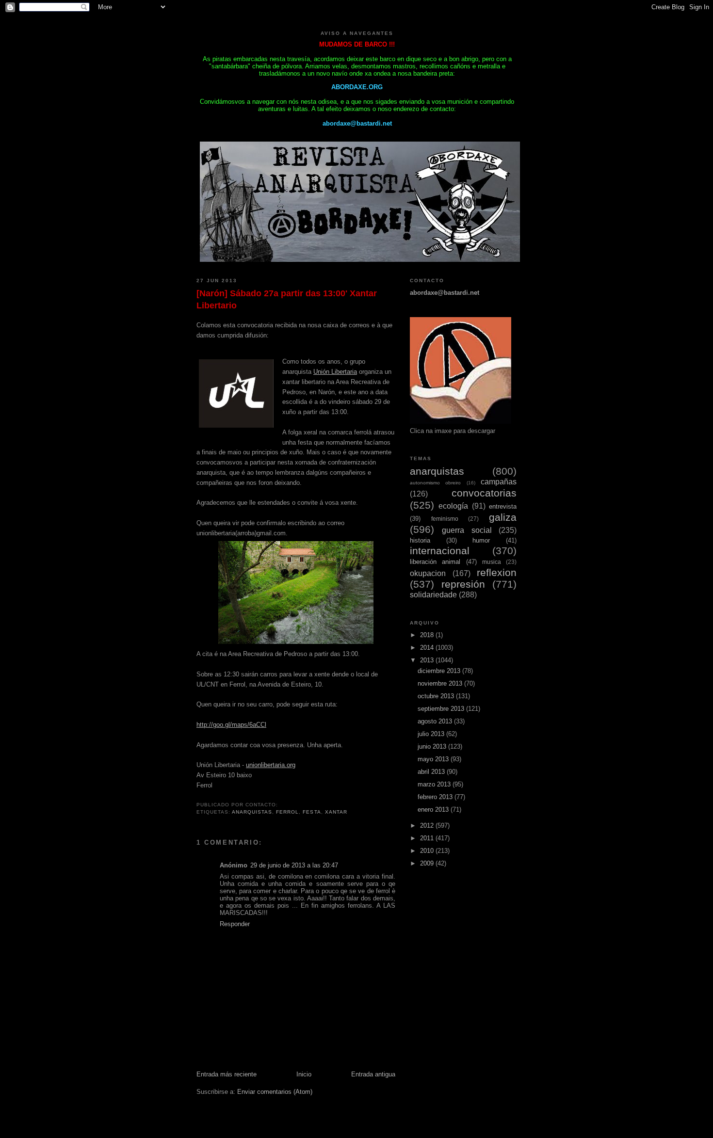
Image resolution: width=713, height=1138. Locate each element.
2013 (428, 660)
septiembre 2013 (442, 708)
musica (491, 562)
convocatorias (484, 492)
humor (481, 540)
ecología (453, 506)
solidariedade (433, 595)
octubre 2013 (437, 696)
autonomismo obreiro (435, 482)
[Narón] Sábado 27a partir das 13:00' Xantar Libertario (286, 299)
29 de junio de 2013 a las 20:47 (294, 865)
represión (463, 584)
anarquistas (252, 812)
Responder (235, 924)
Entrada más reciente (226, 1074)
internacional (440, 550)
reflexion (497, 572)
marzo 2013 (435, 784)
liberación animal (435, 561)
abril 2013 (432, 771)
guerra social (466, 530)
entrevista (503, 506)
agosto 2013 (436, 721)
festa (312, 812)
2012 (428, 825)
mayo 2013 (434, 759)
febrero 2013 (436, 797)
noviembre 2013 (441, 683)
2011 (428, 838)
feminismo (444, 518)
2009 (428, 863)
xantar (336, 812)
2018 (428, 635)
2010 (428, 850)
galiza (503, 517)
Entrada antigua (373, 1074)
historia (420, 540)
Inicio (303, 1074)
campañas (499, 482)
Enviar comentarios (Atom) (274, 1091)
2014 (428, 647)
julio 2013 (432, 733)
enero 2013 (434, 809)
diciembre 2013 (440, 670)
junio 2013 (433, 746)
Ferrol (287, 812)
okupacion (428, 573)
